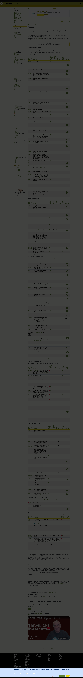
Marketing (29, 673)
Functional (36, 673)
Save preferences (62, 675)
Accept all (67, 675)
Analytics (23, 673)
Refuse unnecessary (55, 675)
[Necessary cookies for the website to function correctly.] (18, 673)
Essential (16, 673)
